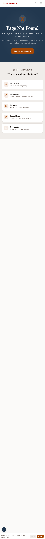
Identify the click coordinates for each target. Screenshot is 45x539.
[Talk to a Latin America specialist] (4, 529)
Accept (40, 536)
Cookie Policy (13, 537)
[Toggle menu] (41, 3)
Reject (33, 536)
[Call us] (36, 3)
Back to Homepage (21, 51)
